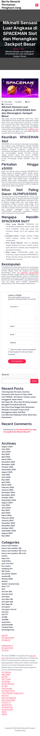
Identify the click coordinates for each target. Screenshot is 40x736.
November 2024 (8, 495)
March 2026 (7, 459)
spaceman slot (7, 705)
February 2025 (8, 487)
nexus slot (5, 695)
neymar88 (6, 576)
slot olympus (6, 681)
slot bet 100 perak (8, 684)
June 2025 (6, 477)
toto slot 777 (6, 702)
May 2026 (6, 454)
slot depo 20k (7, 602)
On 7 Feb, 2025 (7, 102)
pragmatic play (33, 129)
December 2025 (8, 462)
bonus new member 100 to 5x (14, 553)
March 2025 (6, 485)
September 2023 (9, 531)
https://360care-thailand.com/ (13, 693)
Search (5, 374)
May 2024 (6, 510)
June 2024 (6, 508)
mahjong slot (7, 569)
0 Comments (8, 104)
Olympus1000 (7, 579)
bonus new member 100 (11, 548)
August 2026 (7, 447)
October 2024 (7, 498)
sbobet (5, 581)
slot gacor (6, 607)
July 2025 (6, 475)
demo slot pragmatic (9, 698)
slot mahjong (6, 672)
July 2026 (6, 449)
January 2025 (7, 490)
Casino (4, 556)
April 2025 (6, 482)
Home (15, 49)
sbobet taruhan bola (10, 584)
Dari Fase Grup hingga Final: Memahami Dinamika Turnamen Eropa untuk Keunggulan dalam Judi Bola (18, 409)
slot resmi (5, 650)
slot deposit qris (7, 707)
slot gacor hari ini (9, 609)
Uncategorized (8, 630)
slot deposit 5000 (8, 638)
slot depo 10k (7, 599)
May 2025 (6, 480)
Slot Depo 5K (7, 604)
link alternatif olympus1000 (27, 273)
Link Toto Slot (7, 564)
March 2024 (7, 515)
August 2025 (7, 472)
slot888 (5, 620)
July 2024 (6, 505)
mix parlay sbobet (9, 574)
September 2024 (9, 500)
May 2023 (6, 536)
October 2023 (7, 528)
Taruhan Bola (7, 627)
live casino (6, 566)
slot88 (4, 617)
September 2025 (9, 470)
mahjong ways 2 (7, 646)
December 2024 (8, 493)
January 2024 (7, 521)
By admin (18, 102)
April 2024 (6, 513)
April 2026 (6, 457)
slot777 (5, 614)
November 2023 (8, 526)
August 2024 (7, 503)
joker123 (4, 677)
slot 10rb (5, 686)
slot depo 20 (6, 640)
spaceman (6, 622)
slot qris (5, 612)
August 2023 (7, 533)
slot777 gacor (6, 679)
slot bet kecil (7, 594)
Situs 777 (6, 586)
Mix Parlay (6, 571)
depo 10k (5, 635)
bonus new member (10, 546)
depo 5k (4, 714)
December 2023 (8, 523)
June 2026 (6, 452)
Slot (22, 49)
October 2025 (7, 467)
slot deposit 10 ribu (8, 691)
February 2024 (8, 518)
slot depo (6, 597)
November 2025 (8, 464)
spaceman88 (7, 625)
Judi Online (6, 561)
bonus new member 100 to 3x (14, 551)
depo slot (6, 558)
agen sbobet (6, 674)
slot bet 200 (7, 592)
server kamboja (7, 688)
